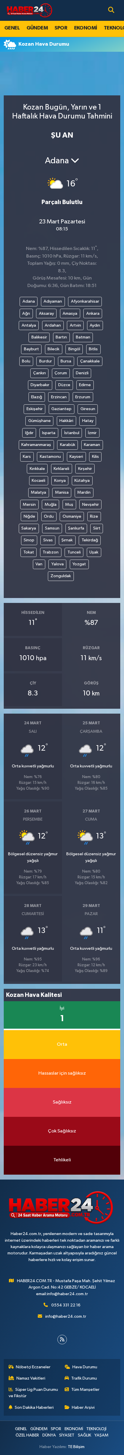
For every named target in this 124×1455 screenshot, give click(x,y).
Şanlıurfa (76, 528)
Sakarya (28, 528)
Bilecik (53, 349)
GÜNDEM (37, 28)
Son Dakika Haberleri (34, 1407)
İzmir (92, 433)
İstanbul (71, 433)
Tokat (28, 552)
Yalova (57, 564)
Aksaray (46, 313)
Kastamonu (50, 456)
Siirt (96, 528)
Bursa (66, 361)
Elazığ (36, 397)
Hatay (87, 421)
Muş (69, 504)
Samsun (52, 528)
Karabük (67, 445)
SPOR (61, 28)
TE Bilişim (76, 1447)
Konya (60, 480)
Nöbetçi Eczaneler (33, 1367)
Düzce (64, 385)
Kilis (95, 456)
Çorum (61, 373)
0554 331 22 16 (65, 1305)
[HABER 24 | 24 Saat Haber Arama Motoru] (30, 10)
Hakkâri (66, 421)
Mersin (29, 504)
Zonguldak (60, 576)
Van (38, 564)
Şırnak (67, 540)
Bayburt (31, 349)
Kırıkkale (37, 469)
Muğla (51, 504)
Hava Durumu (84, 1367)
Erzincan (59, 397)
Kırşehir (85, 469)
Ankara (92, 313)
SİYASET (66, 1435)
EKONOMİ (85, 28)
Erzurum (82, 397)
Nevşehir (90, 504)
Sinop (29, 540)
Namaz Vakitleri (30, 1378)
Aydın (95, 325)
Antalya (29, 325)
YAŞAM (101, 1435)
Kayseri (76, 456)
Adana (28, 301)
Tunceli (74, 552)
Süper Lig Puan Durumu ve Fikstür (33, 1392)
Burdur (45, 361)
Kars (27, 456)
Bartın (61, 337)
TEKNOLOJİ (96, 1429)
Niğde (29, 516)
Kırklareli (61, 469)
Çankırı (39, 373)
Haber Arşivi (83, 1407)
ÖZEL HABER (27, 1435)
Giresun (87, 409)
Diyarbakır (40, 385)
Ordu (49, 516)
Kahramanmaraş (36, 445)
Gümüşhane (39, 421)
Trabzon (51, 552)
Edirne (85, 385)
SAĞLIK (84, 1435)
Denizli (82, 373)
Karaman (92, 445)
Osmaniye (72, 516)
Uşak (93, 552)
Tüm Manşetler (85, 1389)
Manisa (62, 492)
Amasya (70, 313)
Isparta (48, 433)
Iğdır (29, 433)
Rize (94, 516)
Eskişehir (35, 409)
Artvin (75, 325)
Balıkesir (39, 337)
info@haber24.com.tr (65, 1316)
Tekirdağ (90, 540)
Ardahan (53, 325)
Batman (83, 337)
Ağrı (26, 313)
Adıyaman (53, 301)
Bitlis (93, 349)
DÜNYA (49, 1435)
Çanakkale (90, 361)
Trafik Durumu (84, 1378)
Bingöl (74, 349)
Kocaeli (38, 480)
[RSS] (62, 1339)
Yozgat (79, 564)
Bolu (26, 361)
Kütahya (82, 480)
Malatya (38, 492)
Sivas (48, 540)
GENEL (12, 28)
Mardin (84, 492)
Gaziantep (61, 409)
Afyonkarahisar (85, 301)
